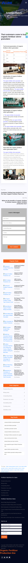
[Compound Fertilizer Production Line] (8, 287)
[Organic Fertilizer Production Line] (8, 274)
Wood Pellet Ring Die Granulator (8, 502)
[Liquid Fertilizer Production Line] (8, 293)
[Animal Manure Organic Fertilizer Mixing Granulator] (8, 307)
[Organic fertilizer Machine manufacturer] (7, 558)
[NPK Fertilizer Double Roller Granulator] (8, 329)
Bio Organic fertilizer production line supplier (13, 434)
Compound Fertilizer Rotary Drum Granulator (11, 504)
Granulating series (5, 490)
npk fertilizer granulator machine (10, 428)
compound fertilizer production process (12, 431)
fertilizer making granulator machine (12, 466)
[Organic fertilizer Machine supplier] (2, 558)
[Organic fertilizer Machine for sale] (5, 558)
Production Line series (6, 488)
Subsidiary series (5, 495)
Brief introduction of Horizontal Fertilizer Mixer (11, 507)
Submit (4, 537)
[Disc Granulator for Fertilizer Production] (8, 322)
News (5, 15)
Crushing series (4, 492)
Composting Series (5, 485)
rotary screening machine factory (10, 438)
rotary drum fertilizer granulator (10, 425)
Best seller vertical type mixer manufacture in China (12, 517)
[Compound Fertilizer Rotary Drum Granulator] (8, 267)
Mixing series (4, 483)
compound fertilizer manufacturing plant (12, 422)
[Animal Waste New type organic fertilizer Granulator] (8, 315)
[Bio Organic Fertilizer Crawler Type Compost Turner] (8, 300)
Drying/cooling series (6, 481)
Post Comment (14, 246)
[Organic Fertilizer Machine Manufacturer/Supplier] (7, 2)
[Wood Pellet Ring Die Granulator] (8, 365)
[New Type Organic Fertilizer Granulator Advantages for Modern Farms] (8, 358)
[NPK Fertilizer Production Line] (8, 281)
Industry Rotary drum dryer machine (11, 441)
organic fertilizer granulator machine (11, 449)
